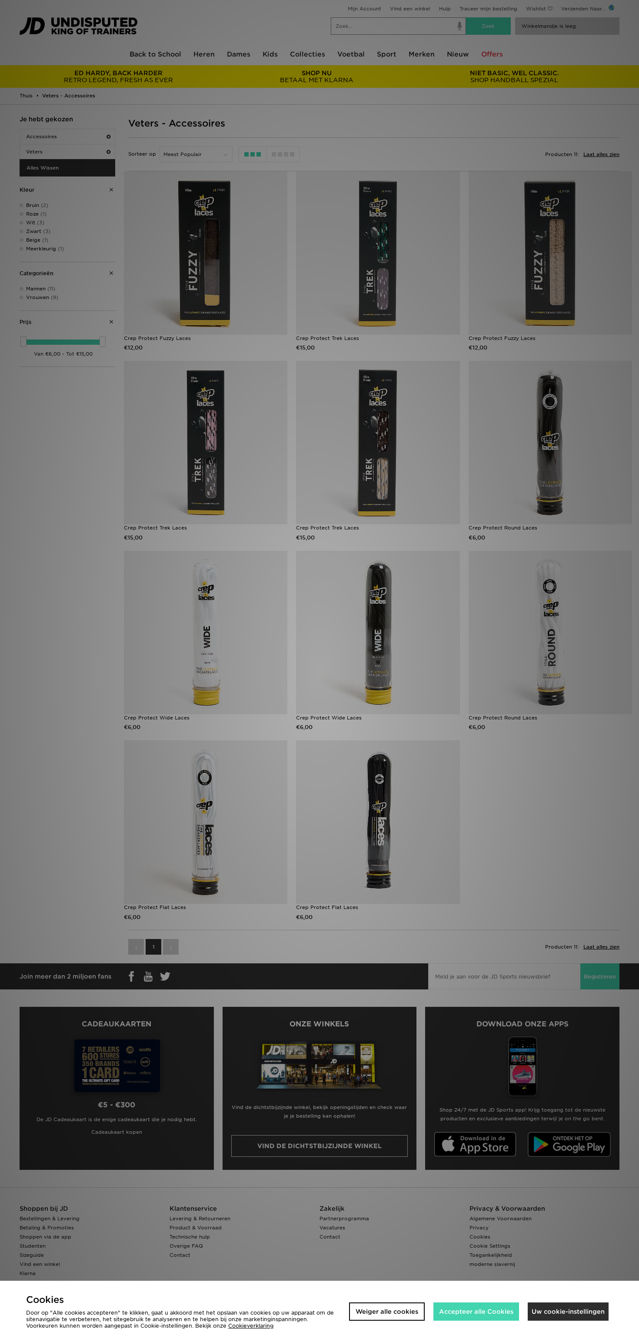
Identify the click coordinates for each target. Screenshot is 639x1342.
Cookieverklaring (250, 1325)
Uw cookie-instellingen (568, 1311)
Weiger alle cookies (387, 1311)
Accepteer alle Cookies (476, 1311)
